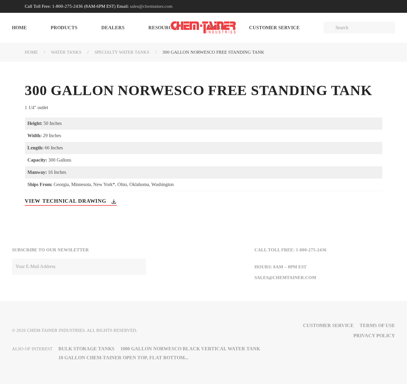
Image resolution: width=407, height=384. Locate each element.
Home (19, 27)
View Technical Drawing (66, 201)
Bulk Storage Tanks (86, 348)
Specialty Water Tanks (121, 52)
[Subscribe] (140, 266)
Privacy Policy (374, 335)
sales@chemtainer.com (151, 6)
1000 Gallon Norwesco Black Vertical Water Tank (190, 348)
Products (64, 27)
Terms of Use (377, 325)
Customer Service (274, 27)
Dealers (113, 27)
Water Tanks (66, 52)
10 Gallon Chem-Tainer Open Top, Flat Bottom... (123, 357)
